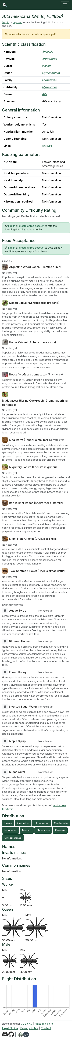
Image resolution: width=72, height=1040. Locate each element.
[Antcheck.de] (19, 1034)
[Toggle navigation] (65, 4)
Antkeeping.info (44, 1023)
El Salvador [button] (41, 823)
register (17, 22)
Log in (5, 22)
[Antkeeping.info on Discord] (5, 1034)
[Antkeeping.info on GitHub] (11, 1034)
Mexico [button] (26, 830)
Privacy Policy (29, 1028)
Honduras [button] (10, 830)
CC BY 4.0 (27, 1023)
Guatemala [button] (61, 823)
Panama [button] (60, 830)
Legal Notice (10, 1028)
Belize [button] (8, 823)
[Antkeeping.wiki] (26, 1034)
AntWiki (47, 145)
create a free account (31, 225)
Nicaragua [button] (43, 830)
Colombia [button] (23, 823)
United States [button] (12, 837)
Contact (46, 1028)
